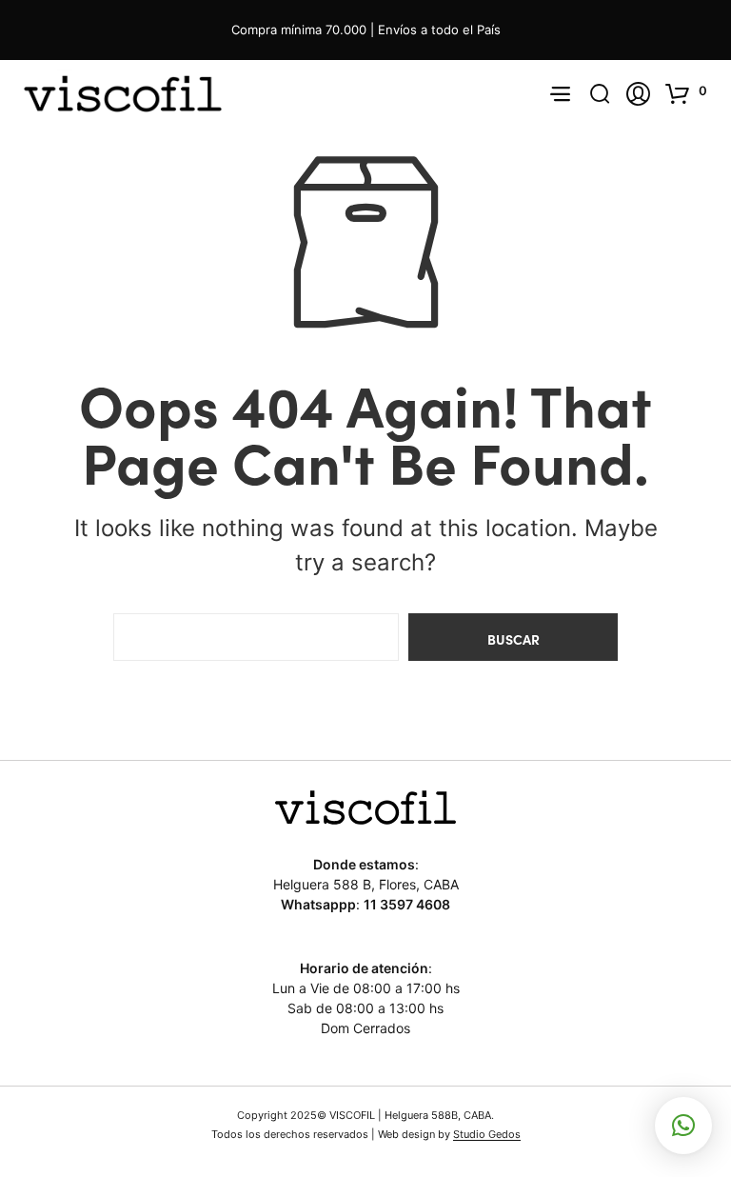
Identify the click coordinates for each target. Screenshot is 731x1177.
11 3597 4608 (407, 904)
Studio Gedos (487, 1134)
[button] (688, 94)
